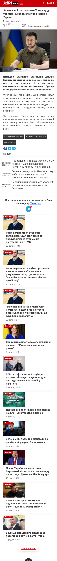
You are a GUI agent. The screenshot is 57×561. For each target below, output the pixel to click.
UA (48, 3)
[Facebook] (5, 148)
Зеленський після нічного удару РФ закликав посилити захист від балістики (33, 185)
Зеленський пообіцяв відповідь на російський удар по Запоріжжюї (27, 440)
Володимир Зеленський (14, 137)
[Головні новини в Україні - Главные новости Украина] (10, 3)
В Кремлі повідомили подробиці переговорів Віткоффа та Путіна (25, 534)
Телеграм (35, 203)
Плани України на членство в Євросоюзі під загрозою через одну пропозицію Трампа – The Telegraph (27, 471)
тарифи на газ (10, 142)
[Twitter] (9, 148)
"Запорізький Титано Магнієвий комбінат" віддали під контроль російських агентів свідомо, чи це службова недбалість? (26, 311)
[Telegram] (14, 148)
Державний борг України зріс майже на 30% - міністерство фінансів (28, 411)
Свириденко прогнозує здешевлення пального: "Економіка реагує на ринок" (28, 345)
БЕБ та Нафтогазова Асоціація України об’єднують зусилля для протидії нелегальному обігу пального (26, 379)
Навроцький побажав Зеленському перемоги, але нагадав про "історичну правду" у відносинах (33, 163)
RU (52, 3)
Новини (6, 21)
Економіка (15, 21)
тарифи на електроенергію (36, 137)
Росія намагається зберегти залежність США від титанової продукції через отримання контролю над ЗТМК (24, 237)
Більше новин (28, 548)
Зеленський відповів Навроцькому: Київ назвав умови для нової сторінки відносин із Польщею (33, 174)
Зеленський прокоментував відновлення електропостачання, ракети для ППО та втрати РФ (26, 503)
